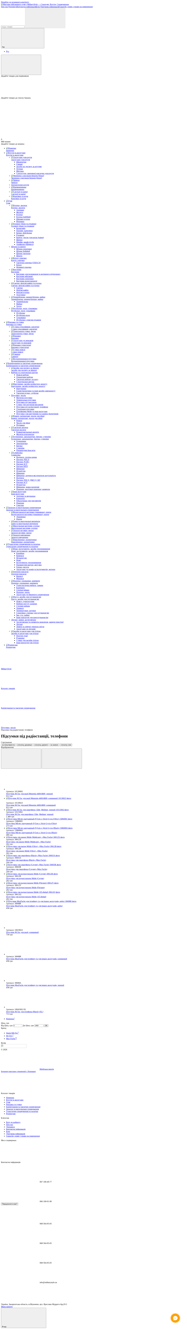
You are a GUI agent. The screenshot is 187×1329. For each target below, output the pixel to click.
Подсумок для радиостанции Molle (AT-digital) (26, 897)
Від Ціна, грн (7, 1025)
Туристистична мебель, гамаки (29, 585)
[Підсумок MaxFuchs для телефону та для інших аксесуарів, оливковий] (96, 945)
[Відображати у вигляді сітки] (21, 758)
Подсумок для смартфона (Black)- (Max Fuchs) (26, 860)
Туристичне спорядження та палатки (22, 546)
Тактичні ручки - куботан (27, 393)
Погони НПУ (22, 466)
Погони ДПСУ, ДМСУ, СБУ (28, 480)
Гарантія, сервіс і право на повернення (76, 7)
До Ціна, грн (28, 1025)
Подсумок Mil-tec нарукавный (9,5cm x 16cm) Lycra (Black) (31, 833)
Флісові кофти (22, 290)
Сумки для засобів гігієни (27, 640)
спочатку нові (66, 745)
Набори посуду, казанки (26, 604)
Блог (38, 7)
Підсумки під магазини (26, 402)
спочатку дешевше (24, 745)
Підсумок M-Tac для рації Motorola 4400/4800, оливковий (31, 805)
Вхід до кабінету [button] (13, 1122)
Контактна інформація (26, 7)
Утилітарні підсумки (25, 409)
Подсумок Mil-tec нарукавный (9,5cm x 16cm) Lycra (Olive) (31, 823)
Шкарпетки (21, 162)
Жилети (19, 212)
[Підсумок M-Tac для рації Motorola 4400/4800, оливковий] (96, 798)
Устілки (19, 169)
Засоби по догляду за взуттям (29, 166)
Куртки (19, 215)
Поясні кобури (22, 375)
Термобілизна (22, 301)
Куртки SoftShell (23, 217)
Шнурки (20, 171)
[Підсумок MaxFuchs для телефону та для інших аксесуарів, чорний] (96, 972)
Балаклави (20, 228)
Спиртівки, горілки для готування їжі (32, 613)
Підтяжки (20, 425)
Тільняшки (21, 318)
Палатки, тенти (23, 592)
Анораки (20, 210)
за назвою (54, 745)
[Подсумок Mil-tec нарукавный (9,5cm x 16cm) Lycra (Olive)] (96, 819)
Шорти (19, 256)
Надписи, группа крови (26, 457)
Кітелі (18, 265)
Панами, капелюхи (24, 231)
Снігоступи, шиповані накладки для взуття (35, 173)
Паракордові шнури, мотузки (29, 565)
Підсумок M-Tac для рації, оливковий (22, 932)
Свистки (20, 505)
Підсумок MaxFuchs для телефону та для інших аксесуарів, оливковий (36, 959)
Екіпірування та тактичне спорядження (23, 366)
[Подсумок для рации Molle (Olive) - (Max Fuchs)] (96, 846)
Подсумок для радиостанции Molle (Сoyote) (25, 878)
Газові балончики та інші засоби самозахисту (35, 391)
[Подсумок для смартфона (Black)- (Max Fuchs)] (96, 855)
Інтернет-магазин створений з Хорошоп (18, 1071)
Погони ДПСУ (22, 459)
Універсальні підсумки (26, 400)
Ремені (19, 421)
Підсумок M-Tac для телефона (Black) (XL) (24, 1012)
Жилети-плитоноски (25, 434)
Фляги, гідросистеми (25, 601)
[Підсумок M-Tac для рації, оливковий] (96, 919)
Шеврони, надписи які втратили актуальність (36, 475)
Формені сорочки (23, 267)
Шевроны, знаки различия (27, 487)
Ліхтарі (19, 624)
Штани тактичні (23, 253)
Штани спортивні (24, 249)
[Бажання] (93, 87)
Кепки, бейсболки (24, 233)
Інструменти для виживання (28, 562)
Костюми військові (24, 276)
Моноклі (20, 578)
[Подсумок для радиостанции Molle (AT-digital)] (96, 892)
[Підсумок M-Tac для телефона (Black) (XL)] (96, 998)
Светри (19, 288)
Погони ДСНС (22, 462)
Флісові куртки (22, 292)
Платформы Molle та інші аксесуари (31, 411)
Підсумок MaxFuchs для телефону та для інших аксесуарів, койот (34, 906)
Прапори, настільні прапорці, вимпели (33, 489)
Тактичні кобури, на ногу (27, 379)
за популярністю (8, 745)
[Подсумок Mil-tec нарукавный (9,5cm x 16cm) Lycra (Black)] (96, 828)
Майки (19, 304)
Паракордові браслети (25, 450)
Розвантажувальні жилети (27, 432)
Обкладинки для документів (28, 501)
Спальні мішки (22, 590)
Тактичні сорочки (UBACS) (28, 263)
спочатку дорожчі (41, 745)
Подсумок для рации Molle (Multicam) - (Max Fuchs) (28, 842)
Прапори (20, 503)
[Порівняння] (21, 65)
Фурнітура (20, 471)
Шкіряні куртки (23, 219)
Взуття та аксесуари (14, 155)
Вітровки (20, 221)
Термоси (20, 608)
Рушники (20, 638)
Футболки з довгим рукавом (28, 320)
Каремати (20, 588)
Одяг (8, 203)
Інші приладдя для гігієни (27, 643)
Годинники (21, 441)
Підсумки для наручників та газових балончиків (37, 414)
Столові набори (23, 606)
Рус (7, 51)
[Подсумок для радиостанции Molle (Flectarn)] (96, 883)
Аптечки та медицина (25, 496)
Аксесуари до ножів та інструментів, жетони (35, 569)
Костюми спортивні (25, 279)
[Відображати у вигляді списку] (62, 758)
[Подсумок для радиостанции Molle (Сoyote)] (96, 874)
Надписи (20, 478)
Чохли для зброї (23, 423)
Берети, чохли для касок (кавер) (30, 237)
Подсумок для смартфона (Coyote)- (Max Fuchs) (26, 869)
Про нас (4, 7)
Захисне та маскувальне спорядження (22, 510)
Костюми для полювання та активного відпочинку (38, 274)
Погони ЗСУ (21, 464)
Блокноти (20, 498)
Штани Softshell (23, 251)
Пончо (19, 519)
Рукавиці (20, 235)
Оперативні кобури (24, 377)
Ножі (18, 560)
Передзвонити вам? (9, 1204)
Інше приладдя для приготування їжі (32, 617)
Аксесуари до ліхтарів (25, 629)
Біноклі (19, 576)
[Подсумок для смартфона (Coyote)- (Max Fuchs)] (96, 865)
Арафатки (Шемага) (25, 244)
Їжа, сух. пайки (23, 615)
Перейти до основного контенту (15, 2)
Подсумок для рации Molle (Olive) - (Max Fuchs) (27, 851)
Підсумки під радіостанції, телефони (32, 407)
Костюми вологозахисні (26, 281)
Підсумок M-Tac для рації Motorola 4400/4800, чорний (29, 794)
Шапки (19, 240)
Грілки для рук (22, 567)
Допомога (12, 7)
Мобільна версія (46, 1069)
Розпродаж (11, 647)
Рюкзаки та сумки (14, 324)
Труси (18, 306)
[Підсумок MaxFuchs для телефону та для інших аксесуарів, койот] (96, 901)
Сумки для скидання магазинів (29, 404)
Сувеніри (20, 448)
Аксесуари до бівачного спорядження (32, 594)
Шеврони (20, 469)
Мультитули (21, 558)
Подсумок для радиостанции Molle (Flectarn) (25, 887)
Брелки (19, 446)
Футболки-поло (23, 315)
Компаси (20, 556)
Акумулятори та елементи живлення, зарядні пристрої (39, 622)
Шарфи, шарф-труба (25, 242)
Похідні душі (22, 636)
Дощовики (21, 517)
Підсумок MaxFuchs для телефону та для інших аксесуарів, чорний (35, 985)
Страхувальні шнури (25, 382)
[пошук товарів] (45, 18)
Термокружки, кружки (26, 611)
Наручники (21, 388)
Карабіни (20, 553)
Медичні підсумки (24, 398)
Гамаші (19, 164)
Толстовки (20, 295)
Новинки (10, 150)
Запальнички (22, 443)
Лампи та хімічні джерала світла (30, 627)
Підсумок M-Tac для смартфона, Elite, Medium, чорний (29, 814)
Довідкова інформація (49, 7)
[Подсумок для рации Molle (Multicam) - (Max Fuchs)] (96, 837)
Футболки (20, 313)
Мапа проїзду (7, 1306)
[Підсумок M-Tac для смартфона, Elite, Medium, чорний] (96, 810)
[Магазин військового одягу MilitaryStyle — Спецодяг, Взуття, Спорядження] (13, 1047)
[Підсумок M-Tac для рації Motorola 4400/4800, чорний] (96, 780)
